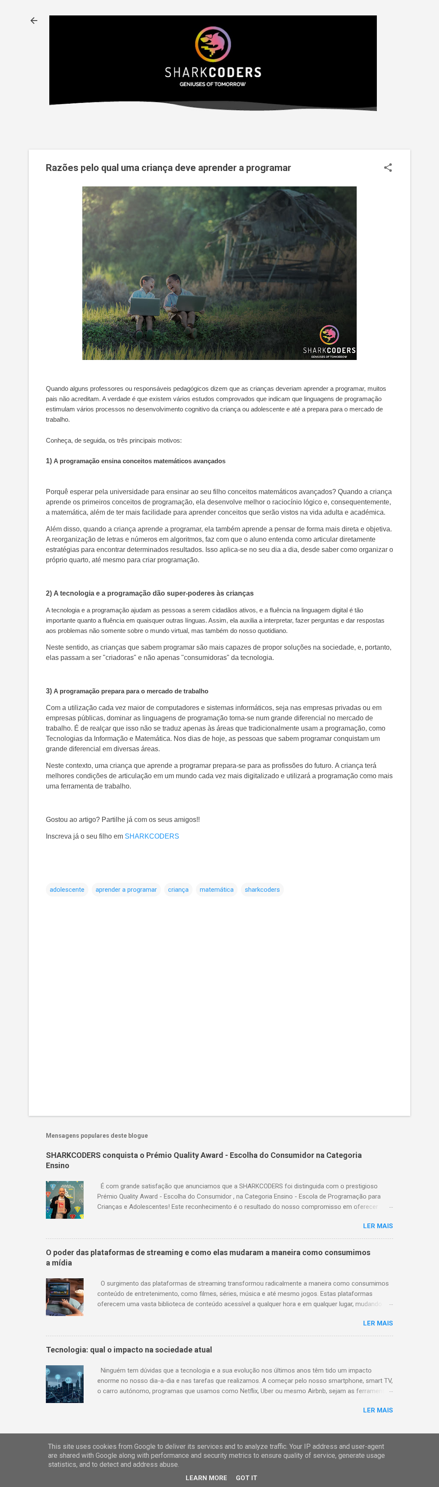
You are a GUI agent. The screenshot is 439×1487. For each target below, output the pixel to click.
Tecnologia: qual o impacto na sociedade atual (129, 1349)
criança (178, 889)
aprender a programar (126, 889)
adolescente (67, 889)
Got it (246, 1478)
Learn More (206, 1478)
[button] (388, 168)
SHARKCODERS (152, 836)
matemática (217, 889)
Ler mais (378, 1226)
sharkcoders (262, 889)
